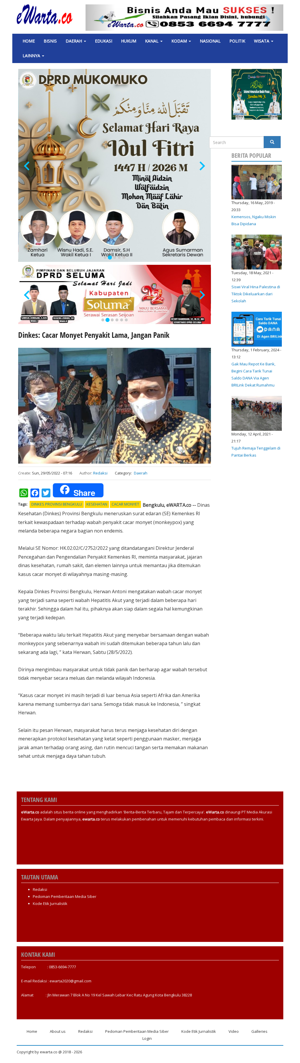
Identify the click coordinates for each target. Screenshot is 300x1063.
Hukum (128, 41)
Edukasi (103, 41)
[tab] (105, 257)
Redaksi (100, 473)
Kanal (152, 41)
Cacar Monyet (125, 504)
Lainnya (32, 55)
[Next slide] (202, 166)
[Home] (47, 14)
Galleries (259, 1031)
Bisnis (50, 41)
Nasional (210, 41)
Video (234, 1031)
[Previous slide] (27, 166)
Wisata (262, 41)
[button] (100, 17)
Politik (237, 41)
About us (58, 1031)
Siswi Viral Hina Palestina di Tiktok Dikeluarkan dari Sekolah (255, 294)
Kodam (179, 41)
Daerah (74, 41)
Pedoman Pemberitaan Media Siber (64, 896)
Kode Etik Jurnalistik (50, 903)
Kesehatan (96, 504)
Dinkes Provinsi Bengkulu (56, 504)
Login (147, 1038)
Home (29, 41)
